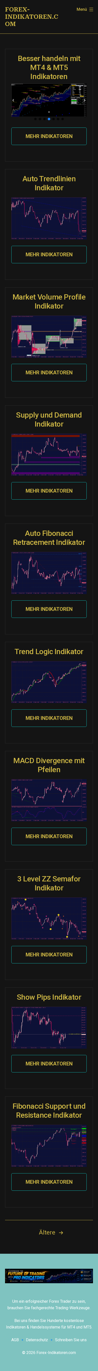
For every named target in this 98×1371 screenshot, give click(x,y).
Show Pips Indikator (49, 997)
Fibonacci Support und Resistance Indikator (49, 1110)
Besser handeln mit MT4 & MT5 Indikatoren (49, 67)
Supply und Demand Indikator (49, 419)
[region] (49, 102)
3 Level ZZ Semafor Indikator (49, 883)
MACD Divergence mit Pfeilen (48, 765)
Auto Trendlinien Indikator (49, 183)
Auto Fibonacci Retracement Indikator (49, 538)
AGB (15, 1339)
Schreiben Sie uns (71, 1339)
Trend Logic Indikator (49, 651)
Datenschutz (37, 1339)
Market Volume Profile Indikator (49, 301)
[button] (13, 100)
